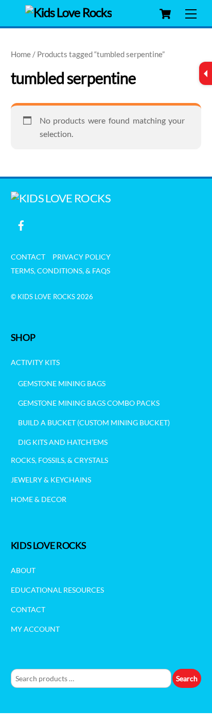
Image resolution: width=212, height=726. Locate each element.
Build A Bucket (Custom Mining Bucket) (94, 422)
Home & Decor (38, 499)
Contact (28, 256)
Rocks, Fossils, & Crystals (59, 460)
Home (21, 54)
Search (187, 678)
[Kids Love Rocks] (68, 12)
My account (35, 629)
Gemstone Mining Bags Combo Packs (89, 403)
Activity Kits (35, 362)
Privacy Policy (81, 256)
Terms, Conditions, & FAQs (60, 270)
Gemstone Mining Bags (61, 383)
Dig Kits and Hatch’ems (63, 442)
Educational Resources (57, 589)
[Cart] (165, 14)
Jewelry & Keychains (51, 479)
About (23, 570)
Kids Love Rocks (46, 296)
